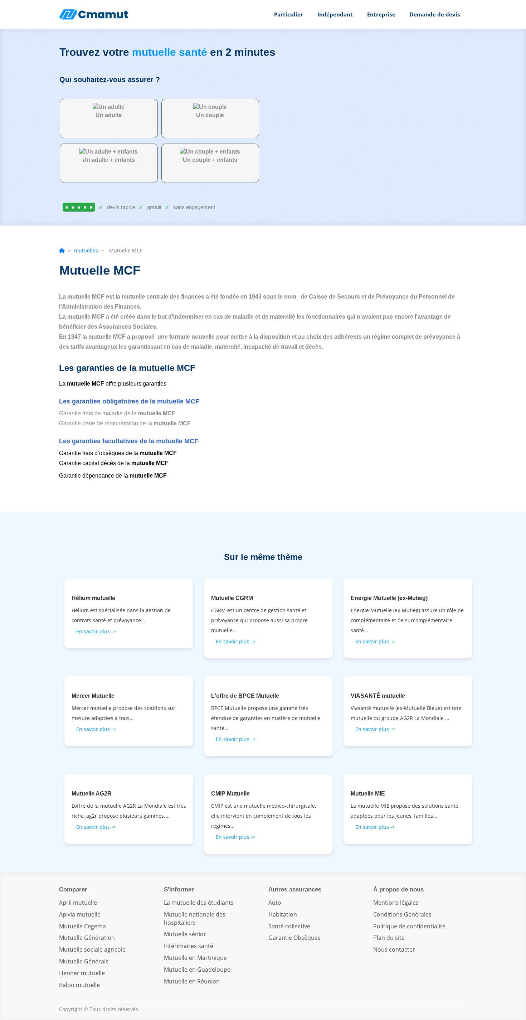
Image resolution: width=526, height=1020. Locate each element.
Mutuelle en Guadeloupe (197, 969)
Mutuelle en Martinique (195, 958)
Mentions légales (396, 903)
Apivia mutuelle (80, 914)
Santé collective (289, 926)
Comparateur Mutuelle (95, 14)
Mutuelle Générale (84, 961)
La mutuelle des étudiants (199, 903)
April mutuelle (78, 903)
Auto (274, 903)
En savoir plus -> (96, 631)
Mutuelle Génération (87, 938)
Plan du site (389, 938)
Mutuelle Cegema (82, 926)
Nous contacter (394, 949)
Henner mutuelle (82, 973)
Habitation (282, 914)
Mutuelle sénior (185, 934)
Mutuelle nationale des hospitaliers (194, 918)
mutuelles (86, 250)
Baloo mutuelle (79, 985)
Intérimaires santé (188, 946)
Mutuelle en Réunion (192, 981)
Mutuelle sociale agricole (92, 949)
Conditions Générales (402, 914)
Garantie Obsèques (294, 938)
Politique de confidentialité (409, 926)
